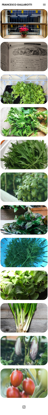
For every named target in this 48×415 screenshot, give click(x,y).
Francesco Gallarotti (17, 4)
